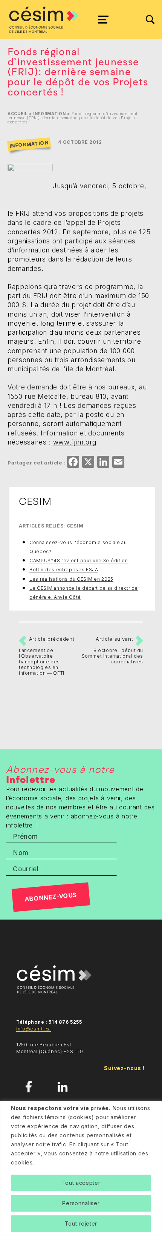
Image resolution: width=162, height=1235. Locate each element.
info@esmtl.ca (33, 1029)
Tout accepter (80, 1183)
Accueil (18, 113)
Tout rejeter (81, 1223)
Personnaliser (80, 1203)
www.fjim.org (74, 442)
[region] (81, 1168)
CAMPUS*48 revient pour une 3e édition (78, 560)
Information (49, 113)
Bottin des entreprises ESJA (63, 569)
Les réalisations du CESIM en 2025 (71, 579)
